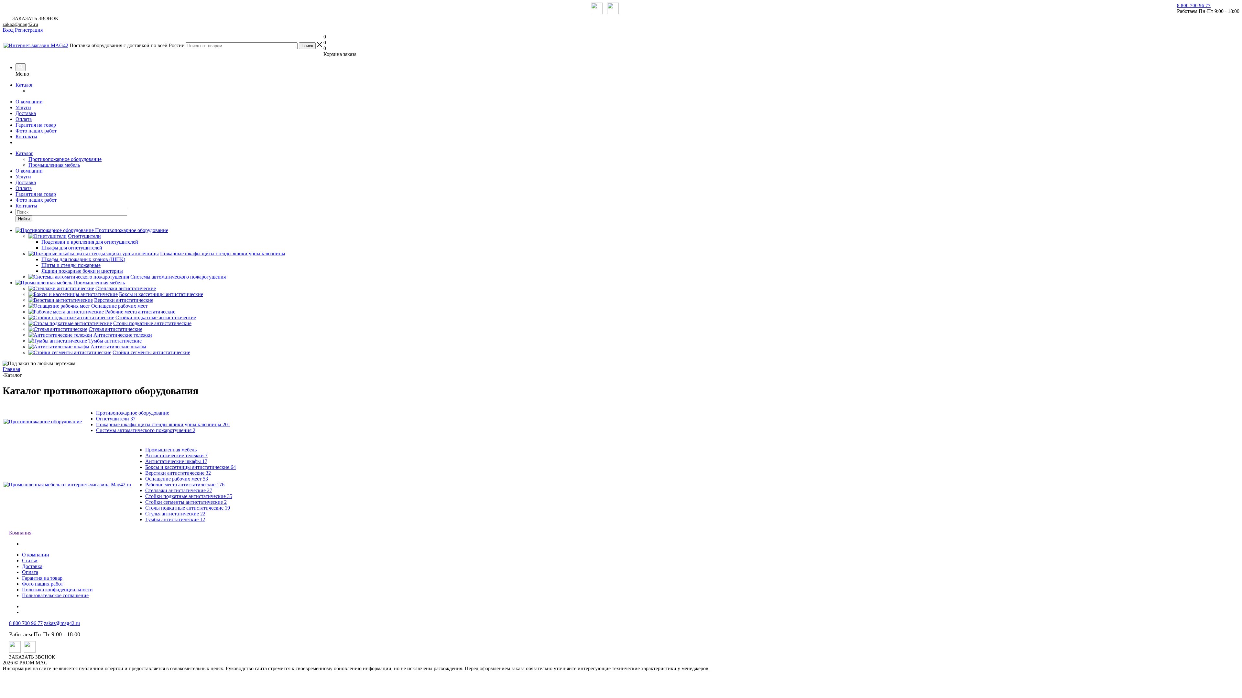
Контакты (26, 136)
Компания (20, 532)
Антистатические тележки (176, 455)
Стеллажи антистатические (178, 490)
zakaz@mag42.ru (20, 24)
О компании (29, 101)
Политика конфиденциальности (57, 589)
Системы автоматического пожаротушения (145, 430)
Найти (24, 219)
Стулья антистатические (175, 513)
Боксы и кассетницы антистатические (190, 467)
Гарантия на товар (36, 125)
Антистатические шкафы (176, 461)
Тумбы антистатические (175, 519)
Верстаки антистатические (178, 473)
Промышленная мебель (54, 165)
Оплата (24, 119)
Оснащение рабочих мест (176, 478)
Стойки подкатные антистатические (188, 496)
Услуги (23, 107)
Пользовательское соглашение (55, 595)
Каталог (24, 85)
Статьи (30, 560)
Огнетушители (116, 418)
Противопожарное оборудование (65, 159)
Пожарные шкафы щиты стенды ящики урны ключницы (163, 424)
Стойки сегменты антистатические (186, 502)
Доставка (26, 113)
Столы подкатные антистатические (187, 508)
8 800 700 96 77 (1194, 5)
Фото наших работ (36, 130)
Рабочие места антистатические (184, 484)
